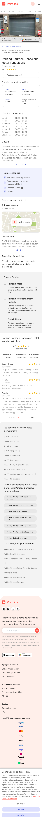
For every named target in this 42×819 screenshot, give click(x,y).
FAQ (3, 712)
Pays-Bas (11, 50)
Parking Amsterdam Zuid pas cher (20, 532)
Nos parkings (8, 676)
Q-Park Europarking (11, 441)
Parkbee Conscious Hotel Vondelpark (14, 52)
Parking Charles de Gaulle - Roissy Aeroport (20, 559)
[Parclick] (10, 4)
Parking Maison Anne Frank (17, 511)
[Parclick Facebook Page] (13, 609)
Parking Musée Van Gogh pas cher (20, 505)
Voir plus (19, 164)
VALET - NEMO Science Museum (16, 465)
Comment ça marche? (11, 672)
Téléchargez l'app (32, 40)
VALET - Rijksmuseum (12, 479)
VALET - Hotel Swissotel (13, 460)
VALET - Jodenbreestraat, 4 (14, 469)
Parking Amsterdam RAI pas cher (19, 526)
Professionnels (8, 688)
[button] (22, 187)
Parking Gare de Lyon (26, 549)
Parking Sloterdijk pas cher (17, 538)
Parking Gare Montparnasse (14, 554)
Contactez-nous (9, 708)
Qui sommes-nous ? (10, 669)
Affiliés (5, 696)
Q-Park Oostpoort (11, 451)
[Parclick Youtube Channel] (18, 609)
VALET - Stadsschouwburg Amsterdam (19, 474)
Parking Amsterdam (23, 50)
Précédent (11, 417)
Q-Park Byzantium (11, 446)
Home (4, 50)
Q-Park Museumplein (12, 455)
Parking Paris (9, 549)
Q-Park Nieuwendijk (11, 437)
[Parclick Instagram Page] (4, 609)
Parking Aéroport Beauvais (14, 582)
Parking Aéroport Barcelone (14, 577)
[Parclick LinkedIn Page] (8, 609)
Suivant (32, 417)
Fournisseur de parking (12, 692)
